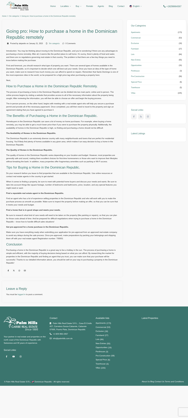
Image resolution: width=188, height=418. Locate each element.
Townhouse (135, 87)
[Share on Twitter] (14, 271)
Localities (64, 6)
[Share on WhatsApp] (19, 271)
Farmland (134, 49)
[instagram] (148, 116)
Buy (77, 6)
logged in (22, 294)
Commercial (136, 38)
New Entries (136, 60)
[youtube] (13, 356)
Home (53, 6)
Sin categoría (14, 16)
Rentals (89, 6)
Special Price (136, 82)
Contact (120, 6)
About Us (146, 381)
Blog (111, 6)
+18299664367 (173, 6)
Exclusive (135, 43)
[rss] (141, 116)
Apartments (135, 32)
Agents (101, 6)
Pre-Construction (137, 76)
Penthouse (135, 71)
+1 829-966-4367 (60, 334)
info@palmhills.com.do (63, 338)
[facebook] (134, 116)
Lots (132, 54)
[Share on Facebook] (8, 271)
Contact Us (159, 381)
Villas (133, 93)
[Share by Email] (25, 271)
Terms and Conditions (174, 381)
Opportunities (136, 65)
